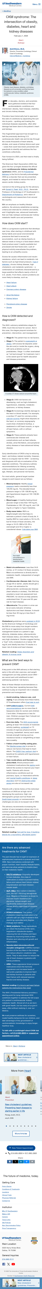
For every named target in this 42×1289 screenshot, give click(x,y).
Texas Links (6, 1220)
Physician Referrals (9, 1198)
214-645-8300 (19, 1033)
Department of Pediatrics (12, 194)
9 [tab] (35, 1126)
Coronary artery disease (16, 289)
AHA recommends (30, 722)
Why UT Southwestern (10, 1211)
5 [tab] (21, 1126)
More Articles (21, 1133)
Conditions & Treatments (11, 1189)
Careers (5, 1217)
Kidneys (21, 1046)
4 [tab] (17, 1126)
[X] (8, 1265)
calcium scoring (13, 418)
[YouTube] (13, 1265)
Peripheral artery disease (16, 304)
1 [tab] (6, 1126)
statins (32, 765)
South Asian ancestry (10, 799)
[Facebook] (3, 1265)
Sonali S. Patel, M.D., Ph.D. (17, 189)
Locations (5, 1192)
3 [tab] (13, 1126)
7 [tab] (28, 1126)
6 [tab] (24, 1126)
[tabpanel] (21, 1097)
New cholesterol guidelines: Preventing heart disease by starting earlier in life (26, 1057)
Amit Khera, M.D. (17, 49)
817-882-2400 (31, 1153)
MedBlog (7, 11)
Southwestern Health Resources (25, 1276)
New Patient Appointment (22, 1148)
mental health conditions (20, 778)
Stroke (9, 307)
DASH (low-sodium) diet (26, 751)
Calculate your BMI (30, 529)
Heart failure (11, 282)
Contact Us (6, 1201)
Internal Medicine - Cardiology (20, 56)
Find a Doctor (7, 1186)
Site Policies (6, 1223)
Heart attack (11, 286)
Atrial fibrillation (12, 295)
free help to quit (32, 702)
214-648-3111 (8, 1259)
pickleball (25, 727)
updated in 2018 (33, 621)
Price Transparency (9, 1228)
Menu (35, 4)
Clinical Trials (7, 1195)
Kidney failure (12, 298)
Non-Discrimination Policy (11, 1225)
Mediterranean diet (18, 746)
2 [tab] (10, 1126)
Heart (15, 1046)
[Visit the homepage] (12, 4)
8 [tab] (32, 1126)
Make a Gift (6, 1214)
